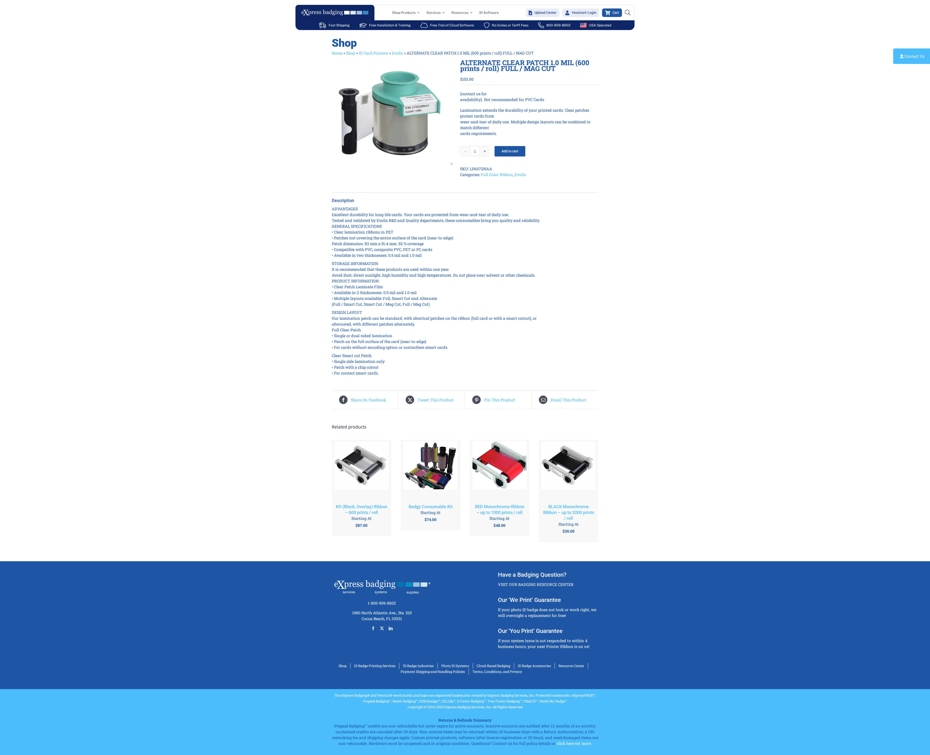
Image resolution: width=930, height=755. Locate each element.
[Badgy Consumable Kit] (430, 469)
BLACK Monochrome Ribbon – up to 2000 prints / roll (568, 512)
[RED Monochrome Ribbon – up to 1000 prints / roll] (499, 469)
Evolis (397, 52)
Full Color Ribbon (497, 174)
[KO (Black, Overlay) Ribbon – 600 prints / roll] (361, 469)
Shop (350, 52)
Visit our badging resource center (536, 584)
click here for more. (574, 743)
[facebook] (373, 628)
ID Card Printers (373, 52)
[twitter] (382, 628)
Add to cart (510, 151)
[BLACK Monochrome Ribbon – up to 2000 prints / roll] (568, 469)
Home (337, 52)
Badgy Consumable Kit (431, 506)
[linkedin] (391, 628)
